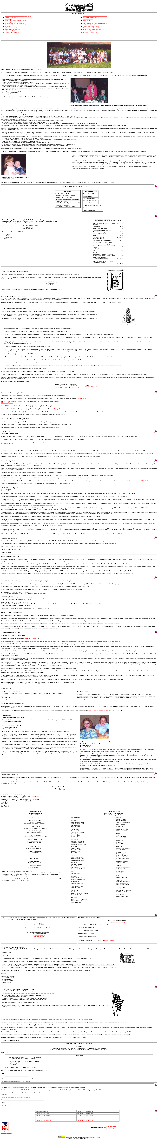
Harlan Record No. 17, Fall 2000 (43, 1115)
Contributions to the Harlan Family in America (93, 26)
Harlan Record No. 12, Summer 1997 (85, 1120)
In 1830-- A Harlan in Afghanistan (12, 29)
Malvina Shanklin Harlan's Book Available (92, 22)
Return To (3, 1131)
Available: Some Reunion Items (90, 25)
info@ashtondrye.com (91, 386)
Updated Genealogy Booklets (11, 27)
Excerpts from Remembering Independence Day (93, 29)
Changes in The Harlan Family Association (14, 23)
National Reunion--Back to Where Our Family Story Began (18, 16)
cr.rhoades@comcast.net (83, 398)
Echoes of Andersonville (88, 19)
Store (102, 543)
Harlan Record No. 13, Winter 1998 (43, 1120)
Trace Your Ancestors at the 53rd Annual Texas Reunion (95, 16)
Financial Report (8, 19)
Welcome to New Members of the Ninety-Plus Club (16, 25)
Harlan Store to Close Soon (11, 30)
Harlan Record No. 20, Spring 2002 (85, 1111)
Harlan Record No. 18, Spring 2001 (85, 1113)
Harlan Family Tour (9, 22)
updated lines (8, 480)
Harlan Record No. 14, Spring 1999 (85, 1118)
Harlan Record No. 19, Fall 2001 (43, 1113)
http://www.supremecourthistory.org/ (97, 710)
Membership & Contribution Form (11, 1081)
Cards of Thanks (86, 20)
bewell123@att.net (143, 480)
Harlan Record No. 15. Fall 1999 (43, 1118)
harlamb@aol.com (57, 409)
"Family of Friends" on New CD (12, 32)
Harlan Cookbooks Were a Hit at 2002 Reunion (15, 20)
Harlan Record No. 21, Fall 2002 (43, 1111)
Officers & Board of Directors (11, 17)
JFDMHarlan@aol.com (7, 403)
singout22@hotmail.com (126, 573)
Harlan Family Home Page (6, 1133)
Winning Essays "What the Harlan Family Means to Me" (95, 23)
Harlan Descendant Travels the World (91, 17)
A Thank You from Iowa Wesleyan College (92, 27)
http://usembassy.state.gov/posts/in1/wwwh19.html (108, 533)
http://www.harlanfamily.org (117, 922)
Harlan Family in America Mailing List (91, 30)
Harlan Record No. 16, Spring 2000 (85, 1115)
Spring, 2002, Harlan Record (30, 638)
